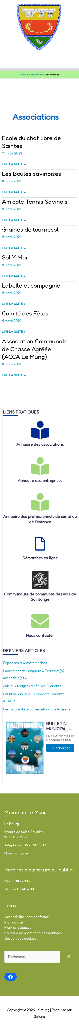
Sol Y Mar (15, 257)
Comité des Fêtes (25, 313)
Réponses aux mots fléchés (25, 663)
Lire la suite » (14, 164)
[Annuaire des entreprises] (40, 466)
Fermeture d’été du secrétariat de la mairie (36, 709)
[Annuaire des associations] (40, 430)
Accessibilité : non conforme (26, 917)
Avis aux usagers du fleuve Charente (32, 686)
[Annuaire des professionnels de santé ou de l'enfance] (40, 502)
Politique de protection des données (33, 933)
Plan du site (13, 922)
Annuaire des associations (40, 444)
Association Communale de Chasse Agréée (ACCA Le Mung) (35, 348)
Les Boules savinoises (31, 173)
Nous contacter (40, 635)
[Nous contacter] (40, 621)
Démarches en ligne (40, 557)
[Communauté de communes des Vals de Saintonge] (40, 580)
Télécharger (60, 748)
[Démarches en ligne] (40, 544)
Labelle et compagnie (31, 285)
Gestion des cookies (20, 938)
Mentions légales (17, 927)
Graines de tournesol (30, 229)
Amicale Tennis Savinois (34, 201)
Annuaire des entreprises (40, 480)
